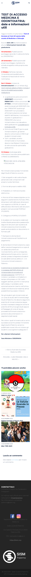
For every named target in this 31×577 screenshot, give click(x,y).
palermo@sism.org (8, 502)
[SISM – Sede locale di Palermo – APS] (15, 3)
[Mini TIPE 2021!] (15, 431)
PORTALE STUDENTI (19, 215)
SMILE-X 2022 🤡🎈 (8, 395)
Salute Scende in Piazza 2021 (12, 421)
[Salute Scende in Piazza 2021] (15, 406)
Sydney (24, 574)
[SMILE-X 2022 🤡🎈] (15, 381)
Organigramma (16, 498)
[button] (29, 3)
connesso (14, 460)
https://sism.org (15, 540)
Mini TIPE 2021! (6, 446)
